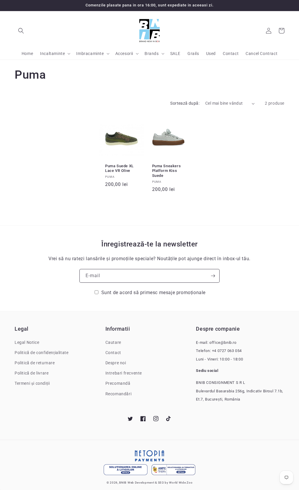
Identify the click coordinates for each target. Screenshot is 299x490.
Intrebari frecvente (123, 373)
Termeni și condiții (32, 383)
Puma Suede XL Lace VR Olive (119, 168)
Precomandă (118, 383)
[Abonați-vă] (212, 276)
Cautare (113, 342)
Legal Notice (27, 342)
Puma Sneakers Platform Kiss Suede (166, 171)
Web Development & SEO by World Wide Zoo (160, 482)
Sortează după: (184, 103)
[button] (21, 30)
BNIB (122, 482)
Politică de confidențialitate (41, 352)
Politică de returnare (35, 362)
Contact (113, 352)
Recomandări (118, 393)
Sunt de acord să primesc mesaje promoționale (153, 292)
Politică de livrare (31, 373)
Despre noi (115, 362)
